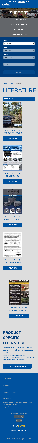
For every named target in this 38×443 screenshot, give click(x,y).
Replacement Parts (19, 24)
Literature (19, 29)
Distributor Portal (10, 405)
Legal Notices (8, 407)
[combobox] (19, 43)
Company (7, 399)
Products (7, 379)
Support (11, 83)
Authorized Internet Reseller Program (17, 402)
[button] (33, 43)
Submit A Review (19, 20)
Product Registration (19, 34)
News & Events (9, 392)
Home (5, 83)
